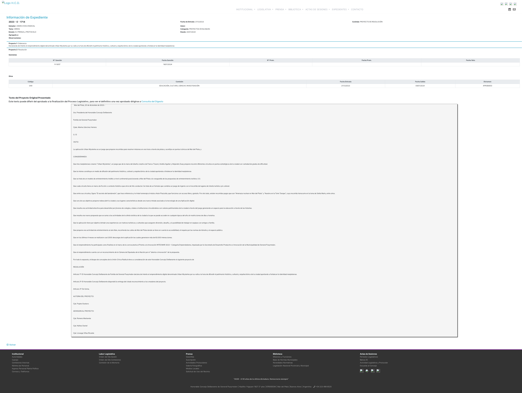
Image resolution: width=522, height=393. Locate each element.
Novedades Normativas (283, 363)
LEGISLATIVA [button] (264, 9)
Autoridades (17, 357)
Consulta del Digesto (152, 101)
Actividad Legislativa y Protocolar (374, 363)
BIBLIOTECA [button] (295, 9)
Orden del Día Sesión (108, 357)
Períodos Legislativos (369, 357)
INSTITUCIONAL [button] (246, 9)
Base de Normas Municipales (285, 360)
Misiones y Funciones (282, 357)
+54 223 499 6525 (323, 387)
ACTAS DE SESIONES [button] (316, 9)
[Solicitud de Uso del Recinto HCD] (509, 9)
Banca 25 (364, 360)
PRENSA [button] (280, 9)
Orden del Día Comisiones (110, 360)
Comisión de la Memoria (109, 363)
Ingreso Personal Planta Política (25, 368)
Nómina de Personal (20, 366)
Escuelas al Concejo (368, 366)
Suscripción (191, 360)
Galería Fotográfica (194, 366)
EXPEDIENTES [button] (339, 9)
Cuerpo (15, 360)
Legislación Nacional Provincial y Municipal (291, 366)
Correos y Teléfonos (20, 371)
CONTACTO (357, 9)
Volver (12, 344)
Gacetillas (190, 357)
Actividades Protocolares (196, 363)
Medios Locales (192, 368)
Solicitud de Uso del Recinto (198, 371)
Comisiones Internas (20, 363)
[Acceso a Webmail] (514, 9)
